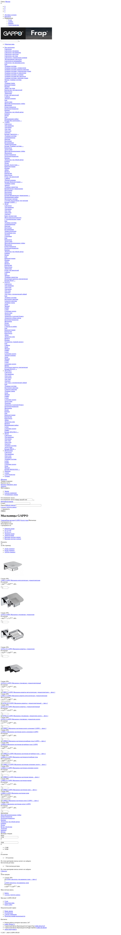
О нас (10, 20)
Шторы (3, 832)
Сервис (10, 21)
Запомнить (6, 509)
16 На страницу (10, 548)
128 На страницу (10, 552)
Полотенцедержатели (8, 818)
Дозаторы (4, 828)
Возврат (11, 23)
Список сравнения (11, 493)
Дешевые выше (9, 534)
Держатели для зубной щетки (10, 821)
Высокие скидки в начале (13, 539)
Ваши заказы (9, 911)
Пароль (3, 505)
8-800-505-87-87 (40, 926)
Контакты (8, 16)
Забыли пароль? (10, 505)
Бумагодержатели (6, 816)
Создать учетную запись (8, 507)
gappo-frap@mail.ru (11, 929)
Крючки (3, 820)
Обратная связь (9, 44)
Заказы (7, 491)
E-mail (3, 503)
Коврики (3, 830)
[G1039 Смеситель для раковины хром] (21, 879)
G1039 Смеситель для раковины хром (17, 883)
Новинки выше (9, 528)
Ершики (3, 823)
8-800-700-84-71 (10, 924)
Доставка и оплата (10, 15)
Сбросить (4, 871)
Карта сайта (8, 904)
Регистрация (9, 501)
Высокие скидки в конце (13, 537)
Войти (3, 501)
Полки (3, 825)
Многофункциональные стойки (11, 815)
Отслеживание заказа (8, 499)
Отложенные (9, 913)
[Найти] (19, 41)
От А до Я (8, 530)
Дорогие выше (9, 535)
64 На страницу (10, 550)
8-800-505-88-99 (41, 927)
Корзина (3, 484)
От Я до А (8, 532)
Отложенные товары (11, 494)
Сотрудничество (13, 25)
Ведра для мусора (6, 827)
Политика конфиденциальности (15, 916)
